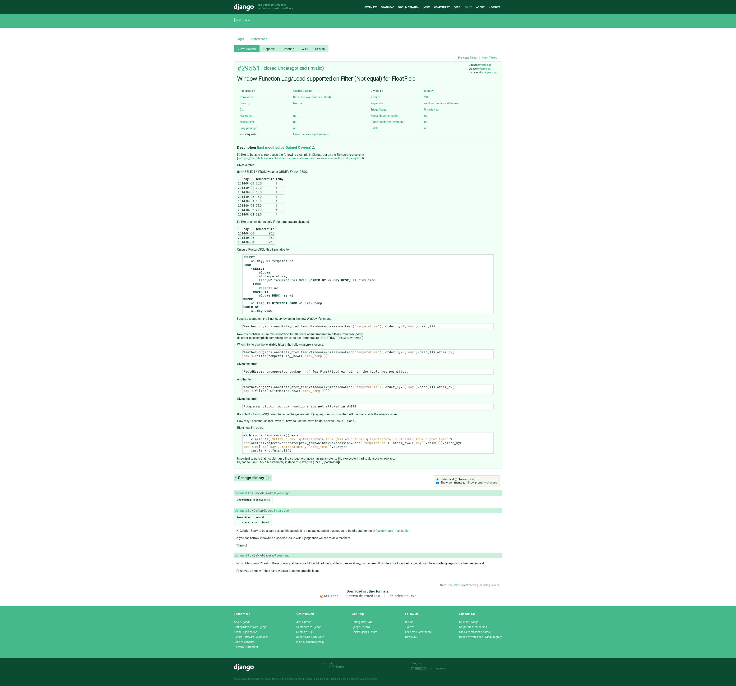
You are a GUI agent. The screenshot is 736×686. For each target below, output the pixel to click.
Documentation (409, 7)
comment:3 (242, 555)
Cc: (242, 109)
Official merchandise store (475, 632)
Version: (376, 97)
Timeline (288, 49)
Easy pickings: (248, 128)
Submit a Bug (304, 632)
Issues (468, 7)
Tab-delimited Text (402, 596)
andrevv (445, 669)
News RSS (411, 636)
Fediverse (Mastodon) (418, 632)
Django (244, 7)
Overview (370, 7)
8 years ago (484, 64)
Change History (254, 477)
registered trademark (328, 679)
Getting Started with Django (250, 627)
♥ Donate (494, 7)
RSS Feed (331, 596)
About (480, 7)
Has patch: (246, 115)
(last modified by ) (284, 147)
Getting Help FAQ (362, 622)
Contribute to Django (308, 627)
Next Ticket (489, 57)
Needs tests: (247, 122)
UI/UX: (374, 128)
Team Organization (245, 632)
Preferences (258, 39)
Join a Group (303, 622)
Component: (247, 97)
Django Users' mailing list (392, 531)
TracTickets (460, 585)
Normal (297, 103)
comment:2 (242, 510)
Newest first (466, 479)
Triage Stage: (379, 109)
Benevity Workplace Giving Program (480, 636)
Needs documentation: (385, 115)
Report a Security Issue (310, 636)
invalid (315, 68)
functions (440, 103)
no (295, 115)
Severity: (245, 103)
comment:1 (242, 493)
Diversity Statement (246, 646)
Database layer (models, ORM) (312, 97)
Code (456, 7)
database (453, 103)
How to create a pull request (311, 134)
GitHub (409, 622)
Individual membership (310, 641)
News (426, 7)
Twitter (409, 627)
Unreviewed (431, 109)
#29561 (248, 68)
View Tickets (247, 49)
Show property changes (482, 482)
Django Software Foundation (251, 636)
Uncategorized (292, 68)
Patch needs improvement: (387, 122)
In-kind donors (334, 667)
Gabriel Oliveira (302, 91)
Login (240, 39)
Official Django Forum (364, 632)
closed (270, 68)
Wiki (305, 49)
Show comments (451, 482)
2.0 (426, 97)
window (429, 103)
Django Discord (361, 627)
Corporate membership (473, 627)
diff (267, 499)
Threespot (420, 669)
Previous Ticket (467, 57)
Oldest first (447, 479)
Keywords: (377, 103)
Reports (269, 49)
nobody (429, 91)
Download (387, 7)
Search (320, 49)
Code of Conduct (244, 641)
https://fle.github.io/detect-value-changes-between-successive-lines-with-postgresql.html (302, 158)
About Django (242, 622)
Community (442, 7)
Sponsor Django (468, 622)
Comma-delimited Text (363, 596)
